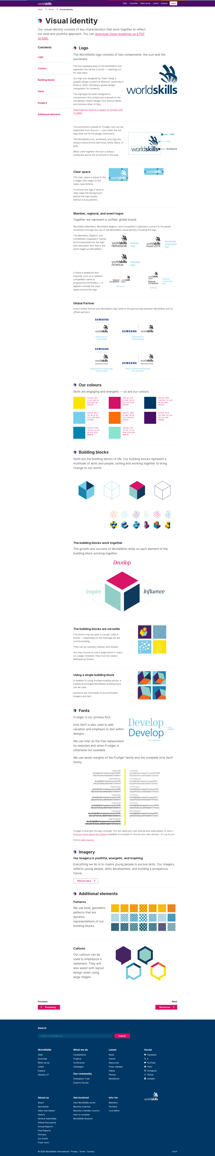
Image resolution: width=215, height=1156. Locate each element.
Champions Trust (81, 1078)
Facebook (151, 1054)
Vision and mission (46, 1110)
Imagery (42, 103)
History (41, 1114)
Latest (155, 3)
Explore (164, 3)
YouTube (151, 1062)
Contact (91, 1151)
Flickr (149, 1066)
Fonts (41, 91)
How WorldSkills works (84, 1102)
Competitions (79, 1054)
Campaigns (78, 1066)
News (111, 1054)
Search (122, 1036)
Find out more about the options (90, 834)
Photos (112, 1074)
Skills (125, 3)
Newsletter (114, 1078)
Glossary (42, 1074)
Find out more (84, 881)
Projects (77, 1058)
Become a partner (82, 1106)
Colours (42, 68)
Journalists (114, 1110)
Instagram (152, 1070)
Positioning (50, 1007)
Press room (43, 1142)
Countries (134, 3)
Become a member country (86, 1110)
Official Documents (47, 1122)
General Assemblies (47, 1118)
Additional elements (49, 114)
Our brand (43, 1138)
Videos (112, 1070)
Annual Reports (45, 1126)
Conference (79, 1062)
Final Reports (44, 1130)
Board (41, 1102)
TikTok (150, 1074)
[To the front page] (45, 3)
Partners (42, 1134)
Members (113, 1102)
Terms (82, 1151)
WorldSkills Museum (83, 1118)
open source (87, 840)
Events (112, 1058)
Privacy (74, 1151)
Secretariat (43, 1106)
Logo (40, 57)
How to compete (81, 1114)
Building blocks (46, 80)
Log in (173, 3)
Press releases (116, 1066)
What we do (145, 3)
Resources (165, 1007)
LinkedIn (151, 1078)
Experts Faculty (81, 1082)
